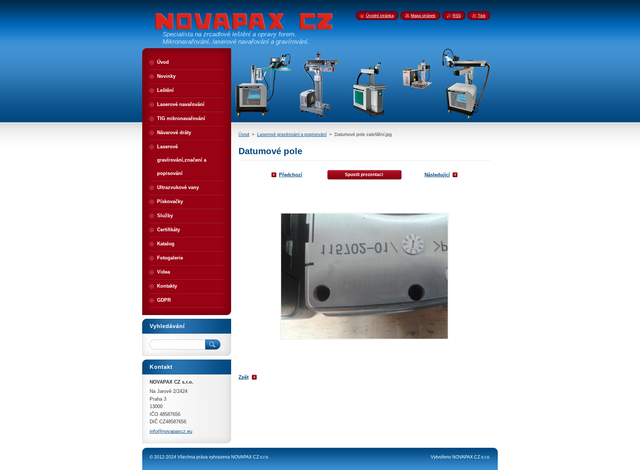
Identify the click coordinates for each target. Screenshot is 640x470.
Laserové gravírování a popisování (292, 134)
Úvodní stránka (380, 15)
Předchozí (290, 175)
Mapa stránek (423, 15)
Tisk (482, 15)
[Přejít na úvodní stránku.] (244, 25)
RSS (457, 15)
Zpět (244, 377)
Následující (437, 175)
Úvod (244, 134)
